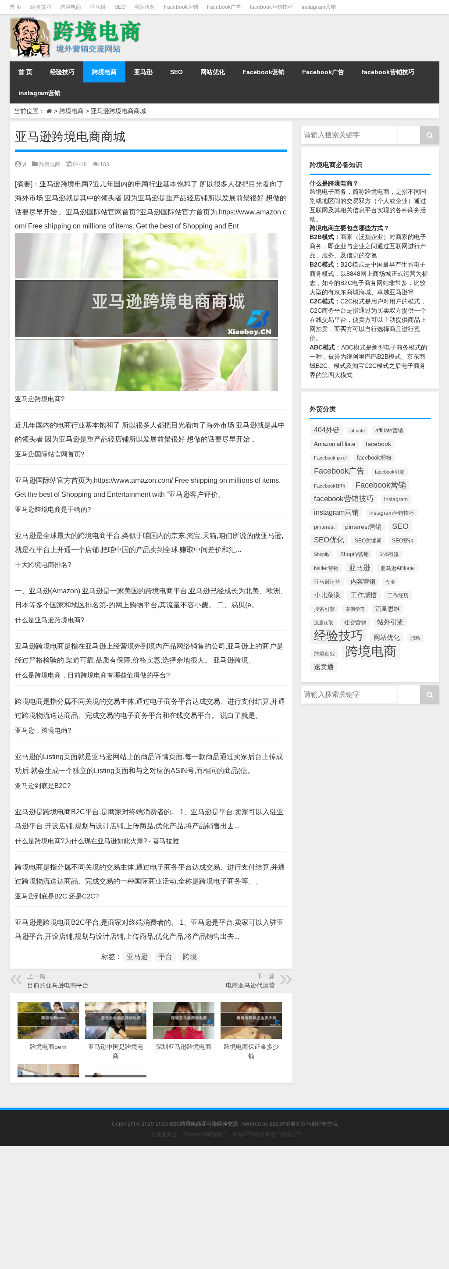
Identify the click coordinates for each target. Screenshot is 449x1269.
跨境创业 (324, 653)
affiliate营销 (389, 431)
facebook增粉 (374, 457)
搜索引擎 (324, 609)
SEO (119, 7)
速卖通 (324, 666)
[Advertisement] (224, 1207)
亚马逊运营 (327, 582)
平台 (165, 956)
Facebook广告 (224, 7)
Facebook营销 (181, 7)
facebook (378, 443)
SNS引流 (389, 554)
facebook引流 (389, 471)
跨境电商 (70, 7)
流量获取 (323, 622)
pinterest (324, 527)
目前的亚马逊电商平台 (58, 985)
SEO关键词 (368, 540)
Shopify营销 (354, 554)
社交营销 (355, 622)
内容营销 (363, 581)
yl (24, 164)
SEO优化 (329, 540)
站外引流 (390, 622)
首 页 (15, 7)
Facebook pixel (330, 457)
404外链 (327, 430)
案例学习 (355, 609)
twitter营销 (326, 568)
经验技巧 (40, 7)
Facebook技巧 (329, 485)
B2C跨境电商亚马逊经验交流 (303, 1124)
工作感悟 (364, 595)
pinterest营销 (363, 526)
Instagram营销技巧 (391, 513)
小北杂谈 (327, 595)
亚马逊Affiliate (397, 568)
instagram (396, 499)
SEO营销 (402, 540)
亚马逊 (98, 7)
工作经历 (398, 595)
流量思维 (387, 609)
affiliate (357, 430)
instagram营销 (319, 7)
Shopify (322, 554)
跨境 (190, 956)
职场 (415, 638)
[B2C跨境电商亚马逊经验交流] (77, 20)
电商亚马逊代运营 (250, 985)
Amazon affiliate (334, 444)
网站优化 (144, 7)
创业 (391, 582)
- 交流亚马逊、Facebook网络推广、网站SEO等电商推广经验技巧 (224, 1134)
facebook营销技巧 (271, 7)
